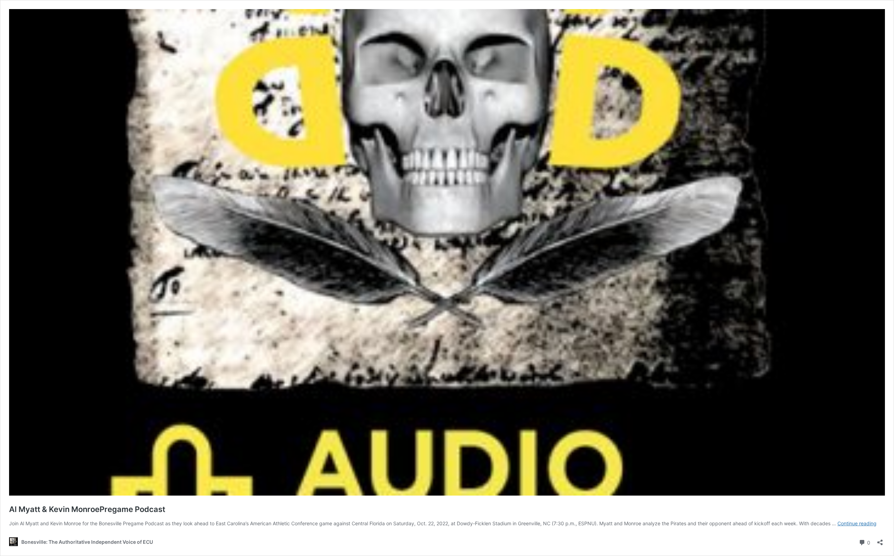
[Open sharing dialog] (880, 540)
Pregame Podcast (87, 509)
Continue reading (857, 523)
